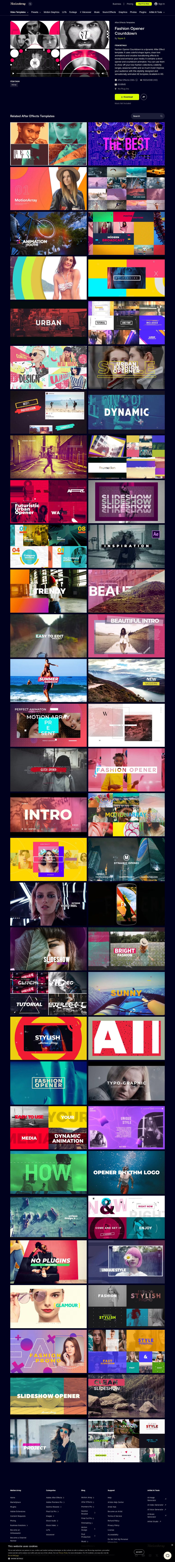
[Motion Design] (94, 1528)
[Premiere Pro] (93, 1506)
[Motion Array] (93, 1497)
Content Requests (17, 1516)
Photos (133, 12)
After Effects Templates (125, 22)
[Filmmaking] (92, 1522)
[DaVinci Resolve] (94, 1512)
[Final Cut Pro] (93, 1518)
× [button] (172, 1545)
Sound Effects (109, 12)
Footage (73, 12)
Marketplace (15, 1502)
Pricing (13, 1521)
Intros (14, 85)
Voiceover (86, 12)
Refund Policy (113, 1521)
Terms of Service (115, 1516)
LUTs (64, 12)
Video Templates (18, 12)
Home (12, 1498)
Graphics (123, 12)
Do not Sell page (13, 1555)
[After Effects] (93, 1502)
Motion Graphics (51, 12)
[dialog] (87, 1552)
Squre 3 (121, 38)
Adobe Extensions (17, 1511)
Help (109, 1498)
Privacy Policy (113, 1525)
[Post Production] (94, 1535)
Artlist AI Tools (155, 12)
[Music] (87, 1541)
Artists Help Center (116, 1502)
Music (97, 12)
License (111, 1530)
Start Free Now (143, 4)
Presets (35, 12)
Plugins (142, 12)
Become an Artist (115, 1511)
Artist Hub (112, 1507)
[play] (13, 73)
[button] (60, 1558)
